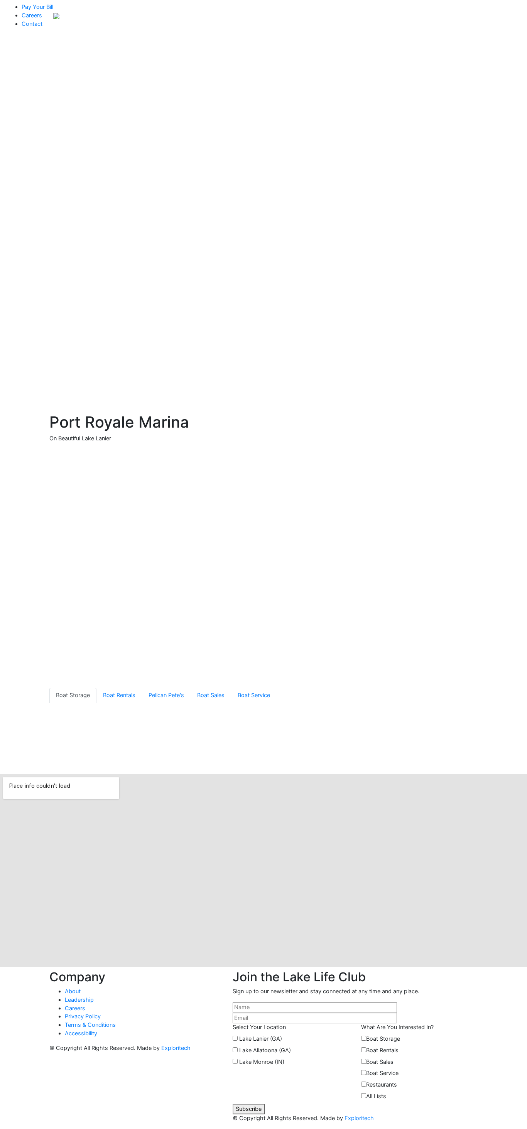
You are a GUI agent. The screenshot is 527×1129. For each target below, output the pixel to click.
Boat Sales (380, 1061)
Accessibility (81, 1033)
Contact (32, 23)
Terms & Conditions (90, 1024)
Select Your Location (259, 1027)
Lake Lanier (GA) (260, 1038)
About (73, 991)
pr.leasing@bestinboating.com (398, 753)
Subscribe (249, 1108)
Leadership (79, 999)
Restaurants (381, 1084)
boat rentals (132, 92)
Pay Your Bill (37, 6)
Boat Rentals (382, 1050)
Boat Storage (383, 1038)
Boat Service (382, 1073)
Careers (32, 15)
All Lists (376, 1096)
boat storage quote (81, 92)
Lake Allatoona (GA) (265, 1050)
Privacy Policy (83, 1016)
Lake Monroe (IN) (261, 1061)
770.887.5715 (376, 745)
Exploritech (176, 1048)
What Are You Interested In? (397, 1027)
